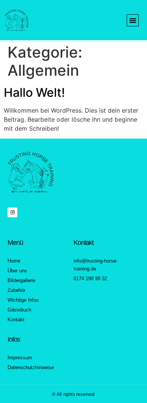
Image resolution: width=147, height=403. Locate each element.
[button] (133, 20)
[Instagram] (12, 212)
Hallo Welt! (34, 92)
